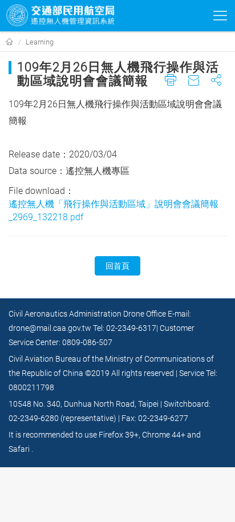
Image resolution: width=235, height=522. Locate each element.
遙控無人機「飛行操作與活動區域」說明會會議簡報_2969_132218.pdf (113, 210)
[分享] (216, 84)
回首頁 (117, 265)
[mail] (194, 84)
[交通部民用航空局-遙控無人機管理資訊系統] (60, 15)
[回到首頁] (9, 42)
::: (2, 41)
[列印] (171, 84)
